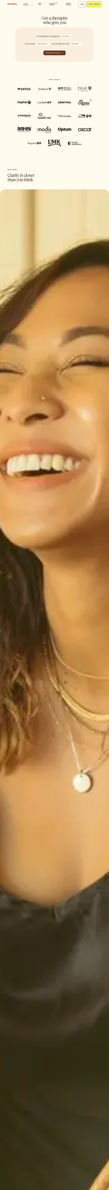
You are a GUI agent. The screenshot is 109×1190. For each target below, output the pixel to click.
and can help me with (60, 44)
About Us (40, 4)
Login (82, 4)
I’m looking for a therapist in (48, 36)
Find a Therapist (94, 4)
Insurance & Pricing (53, 4)
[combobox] (66, 36)
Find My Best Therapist (53, 53)
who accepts (30, 44)
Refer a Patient (68, 4)
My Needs (75, 44)
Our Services (26, 4)
